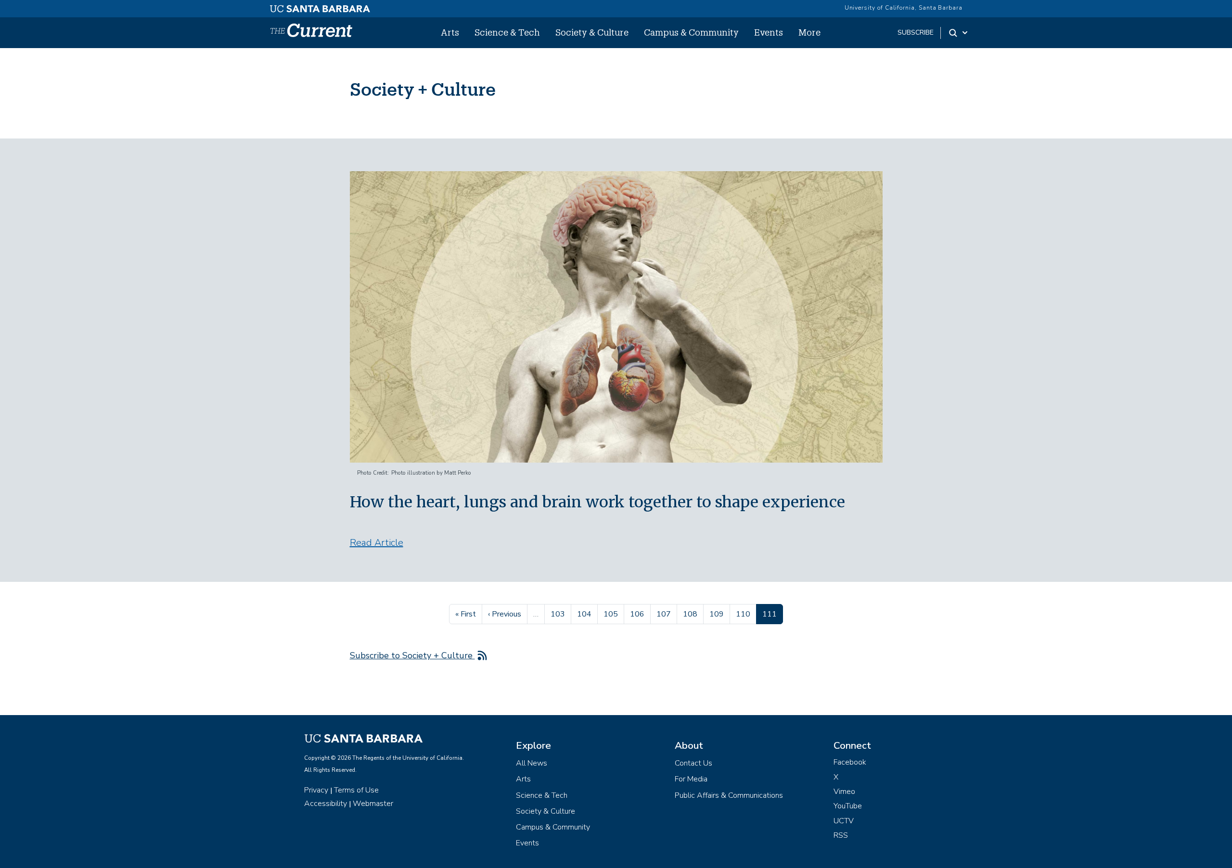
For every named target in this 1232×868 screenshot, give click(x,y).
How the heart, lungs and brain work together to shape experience (597, 502)
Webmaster (373, 803)
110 (744, 613)
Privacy (316, 790)
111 (772, 613)
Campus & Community (691, 32)
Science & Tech (507, 32)
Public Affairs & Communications (729, 795)
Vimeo (844, 791)
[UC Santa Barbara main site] (320, 6)
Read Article (376, 542)
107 (665, 613)
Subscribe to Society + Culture (412, 655)
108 (691, 613)
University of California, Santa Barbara (903, 8)
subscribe (916, 32)
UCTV (844, 821)
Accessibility (325, 803)
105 (612, 613)
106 (638, 613)
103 (559, 613)
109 (718, 613)
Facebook (850, 762)
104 (585, 613)
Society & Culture (592, 32)
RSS (841, 835)
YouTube (848, 806)
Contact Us (693, 763)
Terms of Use (356, 790)
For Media (691, 779)
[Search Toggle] (959, 32)
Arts (450, 32)
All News (531, 763)
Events (768, 32)
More (809, 32)
